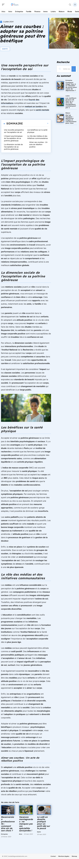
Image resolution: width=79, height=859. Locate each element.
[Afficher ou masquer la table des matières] (35, 123)
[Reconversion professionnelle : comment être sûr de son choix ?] (8, 809)
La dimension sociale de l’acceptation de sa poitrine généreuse (13, 146)
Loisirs (68, 96)
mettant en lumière (34, 106)
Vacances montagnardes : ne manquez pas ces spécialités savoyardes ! (26, 824)
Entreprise (4, 834)
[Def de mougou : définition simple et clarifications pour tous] (60, 118)
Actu (20, 834)
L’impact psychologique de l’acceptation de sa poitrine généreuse (13, 138)
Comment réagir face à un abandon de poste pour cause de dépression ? (71, 86)
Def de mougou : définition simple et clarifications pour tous (71, 119)
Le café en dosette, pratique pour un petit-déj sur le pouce (43, 823)
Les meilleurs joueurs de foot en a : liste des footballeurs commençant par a (71, 102)
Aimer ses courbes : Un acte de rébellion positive (38, 144)
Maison (68, 113)
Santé (5, 49)
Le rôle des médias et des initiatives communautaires (37, 137)
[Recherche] (70, 4)
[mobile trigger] (4, 4)
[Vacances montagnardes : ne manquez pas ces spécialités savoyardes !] (26, 809)
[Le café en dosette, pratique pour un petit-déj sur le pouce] (44, 809)
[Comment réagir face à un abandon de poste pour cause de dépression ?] (60, 86)
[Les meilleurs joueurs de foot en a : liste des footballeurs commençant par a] (60, 102)
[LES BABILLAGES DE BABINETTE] (15, 4)
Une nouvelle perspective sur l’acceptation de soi (14, 131)
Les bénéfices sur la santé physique (37, 131)
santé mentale (42, 110)
